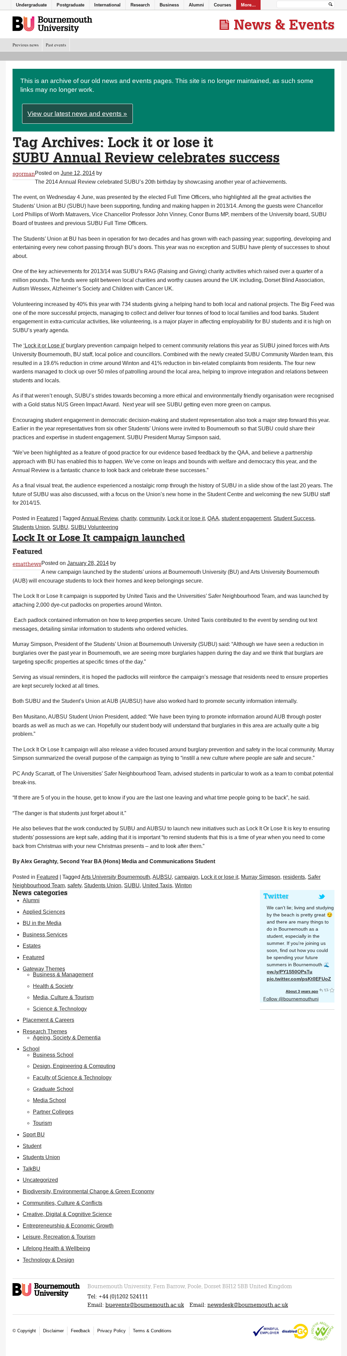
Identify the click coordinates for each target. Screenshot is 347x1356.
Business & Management (63, 974)
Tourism (42, 1123)
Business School (53, 1055)
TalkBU (31, 1169)
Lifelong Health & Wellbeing (56, 1248)
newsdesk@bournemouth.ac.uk (247, 1305)
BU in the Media (42, 923)
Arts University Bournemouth (115, 877)
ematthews (27, 564)
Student (32, 1146)
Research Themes (45, 1031)
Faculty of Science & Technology (72, 1077)
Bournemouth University (52, 24)
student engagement (246, 518)
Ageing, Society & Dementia (67, 1037)
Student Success (293, 518)
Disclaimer (53, 1330)
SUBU (60, 527)
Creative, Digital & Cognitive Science (67, 1214)
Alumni (31, 900)
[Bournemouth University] (47, 1296)
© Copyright (24, 1330)
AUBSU (162, 877)
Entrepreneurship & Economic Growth (68, 1226)
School (31, 1049)
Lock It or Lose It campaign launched (99, 537)
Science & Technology (60, 1009)
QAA (213, 518)
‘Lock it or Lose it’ (44, 345)
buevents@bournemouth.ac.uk (144, 1305)
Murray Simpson (260, 877)
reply (321, 990)
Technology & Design (48, 1260)
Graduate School (53, 1089)
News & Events (284, 24)
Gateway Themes (44, 969)
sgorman (24, 174)
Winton (183, 885)
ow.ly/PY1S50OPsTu (289, 971)
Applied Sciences (44, 912)
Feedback (80, 1330)
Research (140, 4)
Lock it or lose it (186, 518)
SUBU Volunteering (94, 527)
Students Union (31, 527)
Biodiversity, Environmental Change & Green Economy (88, 1191)
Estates (32, 946)
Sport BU (34, 1134)
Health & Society (53, 986)
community (152, 518)
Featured (47, 518)
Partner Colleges (53, 1112)
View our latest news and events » (77, 113)
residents (294, 877)
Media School (49, 1100)
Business (169, 4)
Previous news (26, 45)
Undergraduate (31, 4)
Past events (56, 45)
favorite (331, 990)
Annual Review (99, 518)
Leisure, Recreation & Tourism (59, 1237)
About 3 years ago (302, 991)
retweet (326, 990)
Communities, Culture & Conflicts (62, 1203)
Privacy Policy (111, 1330)
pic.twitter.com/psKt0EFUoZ (299, 978)
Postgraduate (70, 4)
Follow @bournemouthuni (291, 998)
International (107, 4)
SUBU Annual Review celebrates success (146, 157)
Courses (222, 4)
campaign (186, 877)
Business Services (45, 934)
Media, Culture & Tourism (63, 997)
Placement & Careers (48, 1020)
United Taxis (157, 885)
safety (74, 885)
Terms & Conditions (152, 1330)
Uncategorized (40, 1180)
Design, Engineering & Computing (74, 1066)
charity (128, 518)
